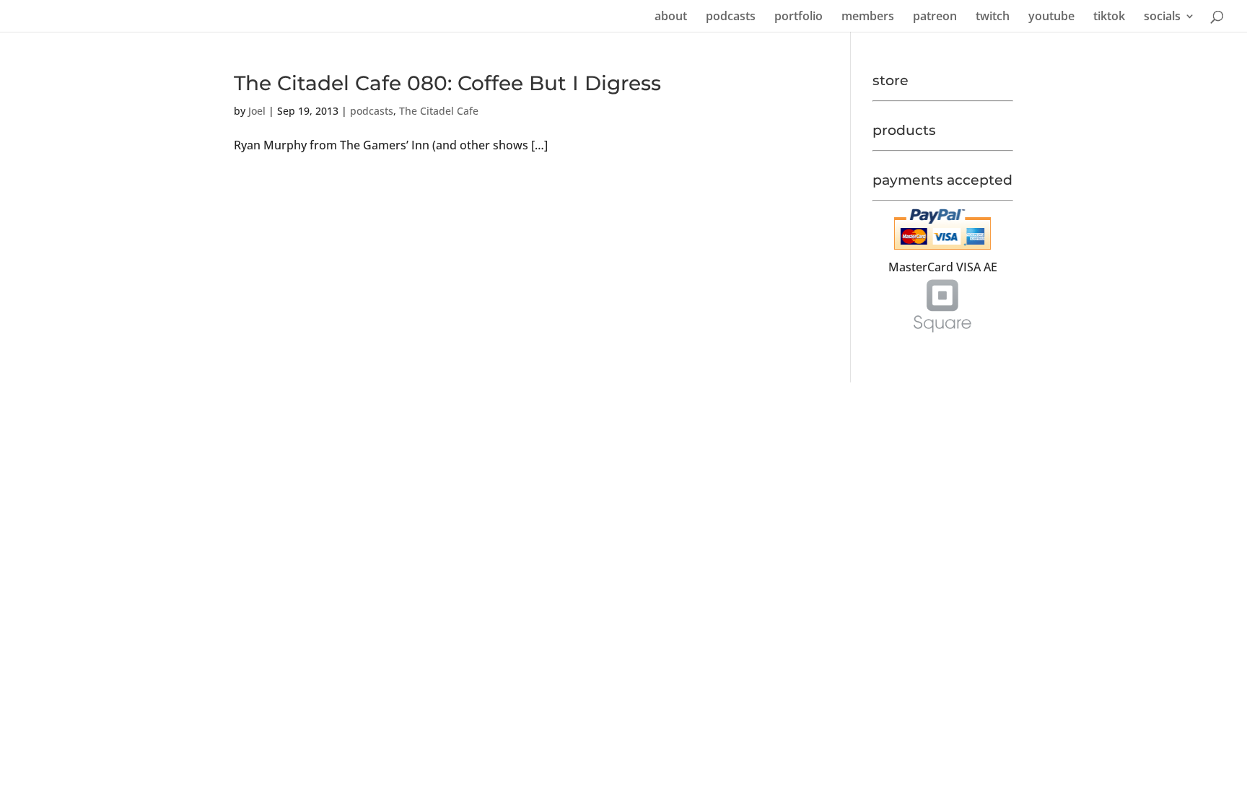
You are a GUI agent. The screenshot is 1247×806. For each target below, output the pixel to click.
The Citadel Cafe (438, 111)
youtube (1051, 17)
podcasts (731, 17)
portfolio (798, 17)
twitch (993, 17)
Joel (257, 111)
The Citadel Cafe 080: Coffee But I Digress (447, 83)
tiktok (1109, 17)
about (671, 17)
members (867, 17)
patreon (935, 17)
